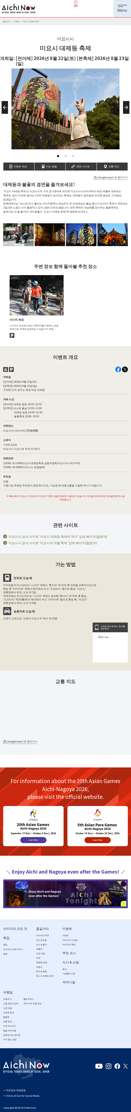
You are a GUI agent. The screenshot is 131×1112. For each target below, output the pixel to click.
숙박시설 (68, 982)
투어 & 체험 (41, 971)
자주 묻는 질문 (10, 1039)
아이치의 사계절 (69, 940)
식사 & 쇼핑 (70, 962)
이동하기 (7, 999)
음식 (64, 969)
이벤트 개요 (20, 165)
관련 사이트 (83, 165)
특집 (6, 938)
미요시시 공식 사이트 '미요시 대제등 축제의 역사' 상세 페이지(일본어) (58, 536)
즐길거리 (42, 929)
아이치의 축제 (68, 944)
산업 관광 (40, 953)
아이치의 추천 (42, 935)
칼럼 (5, 954)
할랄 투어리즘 (9, 1030)
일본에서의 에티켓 (11, 1035)
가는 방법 (51, 165)
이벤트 (16, 21)
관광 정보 (7, 1021)
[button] (4, 113)
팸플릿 (6, 1017)
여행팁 (8, 992)
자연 (38, 958)
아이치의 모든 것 (15, 929)
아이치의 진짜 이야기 (13, 949)
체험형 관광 (41, 962)
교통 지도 (113, 165)
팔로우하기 (28, 999)
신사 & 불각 (41, 944)
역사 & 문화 (41, 940)
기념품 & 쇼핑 (68, 973)
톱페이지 (7, 21)
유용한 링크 (8, 1012)
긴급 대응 (7, 1008)
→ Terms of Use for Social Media (21, 1095)
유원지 (39, 967)
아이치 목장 (17, 319)
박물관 (39, 949)
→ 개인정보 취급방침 (14, 1090)
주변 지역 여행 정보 (32, 1003)
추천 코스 (69, 953)
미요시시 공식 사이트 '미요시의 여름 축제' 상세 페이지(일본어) (53, 543)
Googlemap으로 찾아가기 (112, 177)
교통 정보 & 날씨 (11, 1003)
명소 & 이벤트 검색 (45, 976)
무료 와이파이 (9, 1026)
